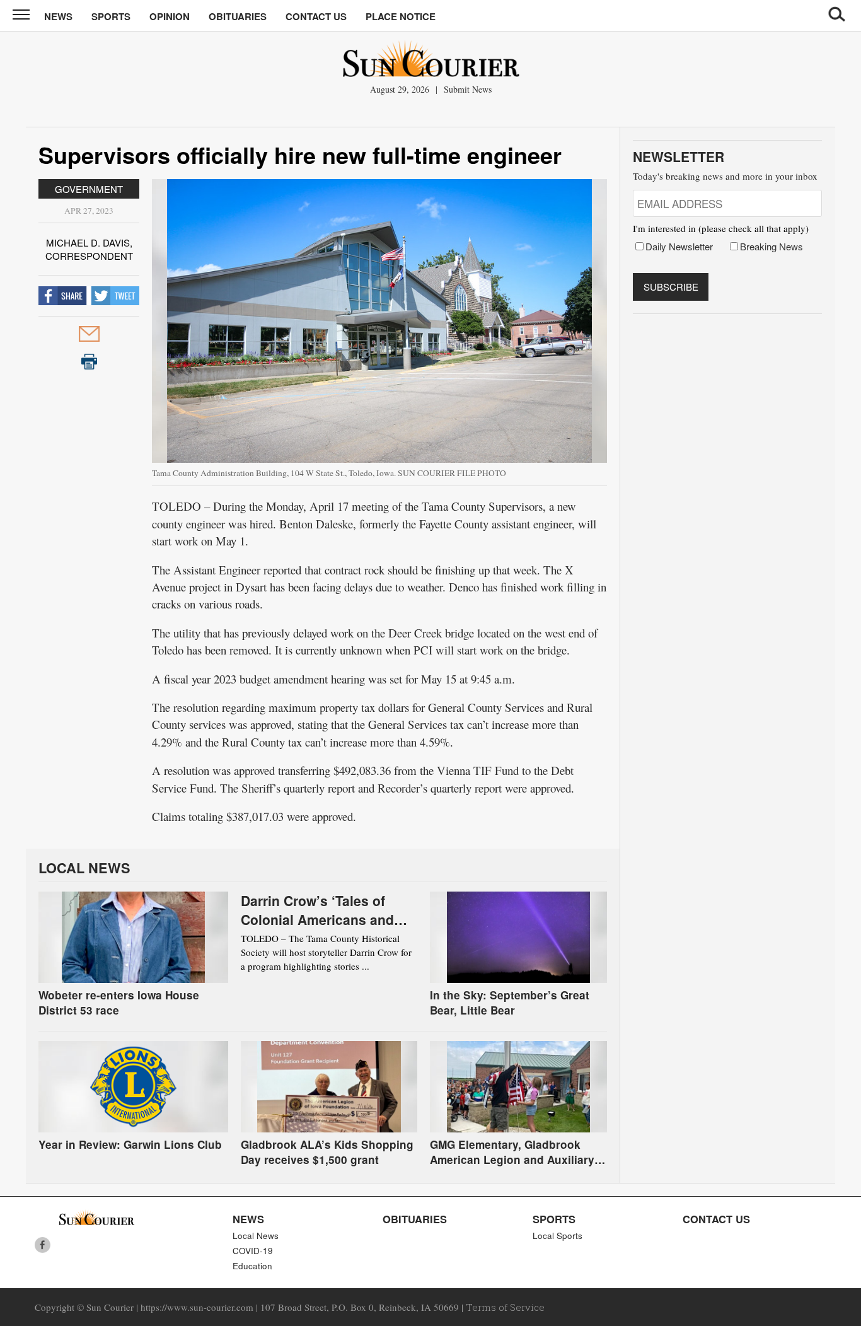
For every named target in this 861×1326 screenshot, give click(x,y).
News (58, 16)
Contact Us (316, 16)
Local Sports (557, 1236)
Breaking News (771, 246)
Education (252, 1266)
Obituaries (238, 16)
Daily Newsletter (679, 246)
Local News (256, 1236)
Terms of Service (505, 1307)
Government (89, 188)
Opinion (169, 16)
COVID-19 (253, 1251)
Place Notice (401, 16)
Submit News (468, 89)
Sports (110, 16)
